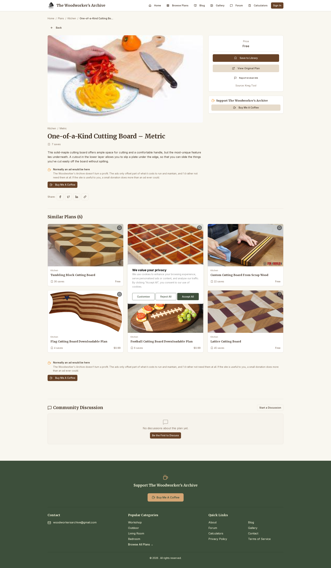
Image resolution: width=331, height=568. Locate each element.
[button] (125, 79)
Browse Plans (180, 5)
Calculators (261, 5)
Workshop (135, 522)
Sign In (277, 5)
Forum (239, 5)
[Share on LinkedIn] (76, 196)
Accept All (188, 296)
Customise (143, 296)
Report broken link (248, 78)
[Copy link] (85, 196)
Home (157, 5)
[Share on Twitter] (68, 196)
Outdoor (133, 528)
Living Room (136, 533)
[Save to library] (119, 227)
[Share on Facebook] (60, 196)
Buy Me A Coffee (65, 184)
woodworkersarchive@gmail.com (75, 522)
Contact (253, 533)
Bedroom (134, 539)
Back (59, 27)
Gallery (220, 5)
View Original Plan (249, 68)
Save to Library (249, 57)
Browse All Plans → (140, 544)
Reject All (166, 296)
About (212, 522)
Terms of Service (259, 539)
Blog (202, 5)
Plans (61, 18)
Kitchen (72, 18)
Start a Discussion (270, 407)
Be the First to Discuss (165, 435)
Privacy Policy (217, 539)
